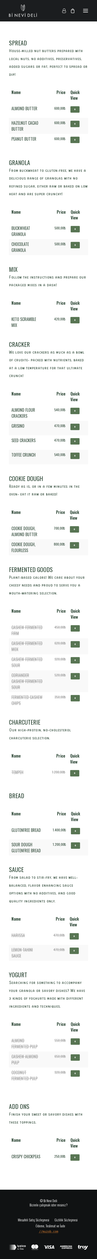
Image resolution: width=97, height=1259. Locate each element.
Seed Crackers (23, 440)
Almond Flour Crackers (23, 413)
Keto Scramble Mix (23, 322)
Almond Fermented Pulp (24, 1044)
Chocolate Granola (20, 247)
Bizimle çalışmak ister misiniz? (49, 1204)
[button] (85, 10)
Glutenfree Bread (26, 830)
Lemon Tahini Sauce (22, 953)
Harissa (18, 935)
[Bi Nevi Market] (23, 10)
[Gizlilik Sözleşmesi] (65, 1220)
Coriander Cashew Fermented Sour (27, 681)
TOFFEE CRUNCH (23, 455)
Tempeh (17, 772)
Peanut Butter (23, 139)
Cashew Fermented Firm (27, 630)
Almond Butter (24, 108)
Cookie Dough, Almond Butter (24, 531)
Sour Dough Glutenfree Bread (26, 848)
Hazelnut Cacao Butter (24, 126)
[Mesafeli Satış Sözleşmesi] (34, 1220)
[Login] (62, 10)
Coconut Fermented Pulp (24, 1075)
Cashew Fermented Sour (27, 662)
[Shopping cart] (70, 10)
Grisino (17, 426)
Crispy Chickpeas (25, 1157)
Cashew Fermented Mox (27, 646)
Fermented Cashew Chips (27, 700)
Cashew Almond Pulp (24, 1059)
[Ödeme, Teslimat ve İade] (48, 1226)
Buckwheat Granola (20, 231)
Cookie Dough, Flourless (23, 547)
